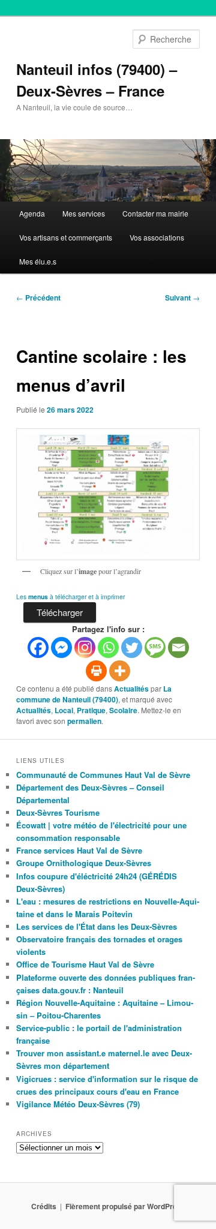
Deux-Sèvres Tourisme (58, 812)
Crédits (43, 1206)
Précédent (38, 297)
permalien (84, 721)
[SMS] (155, 647)
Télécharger (60, 612)
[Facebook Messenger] (61, 647)
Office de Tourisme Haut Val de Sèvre (85, 964)
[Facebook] (38, 647)
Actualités (131, 688)
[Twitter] (131, 647)
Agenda (32, 213)
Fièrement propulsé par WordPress (125, 1206)
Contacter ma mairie (155, 213)
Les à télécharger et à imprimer (70, 596)
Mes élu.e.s (37, 261)
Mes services (83, 213)
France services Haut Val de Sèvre (79, 850)
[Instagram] (84, 647)
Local (64, 710)
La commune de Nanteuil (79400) (94, 694)
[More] (119, 670)
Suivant (182, 297)
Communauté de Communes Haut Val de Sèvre (103, 774)
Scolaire (123, 710)
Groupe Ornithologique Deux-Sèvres (83, 863)
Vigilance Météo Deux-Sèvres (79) (78, 1104)
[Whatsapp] (108, 647)
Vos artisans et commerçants (65, 237)
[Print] (96, 670)
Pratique (91, 710)
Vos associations (157, 237)
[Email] (178, 647)
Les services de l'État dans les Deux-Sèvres (96, 926)
